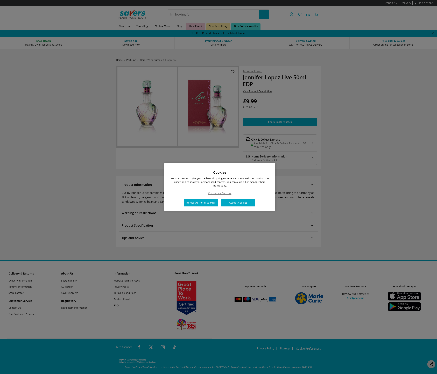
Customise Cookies (219, 193)
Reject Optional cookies (201, 202)
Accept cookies (238, 202)
